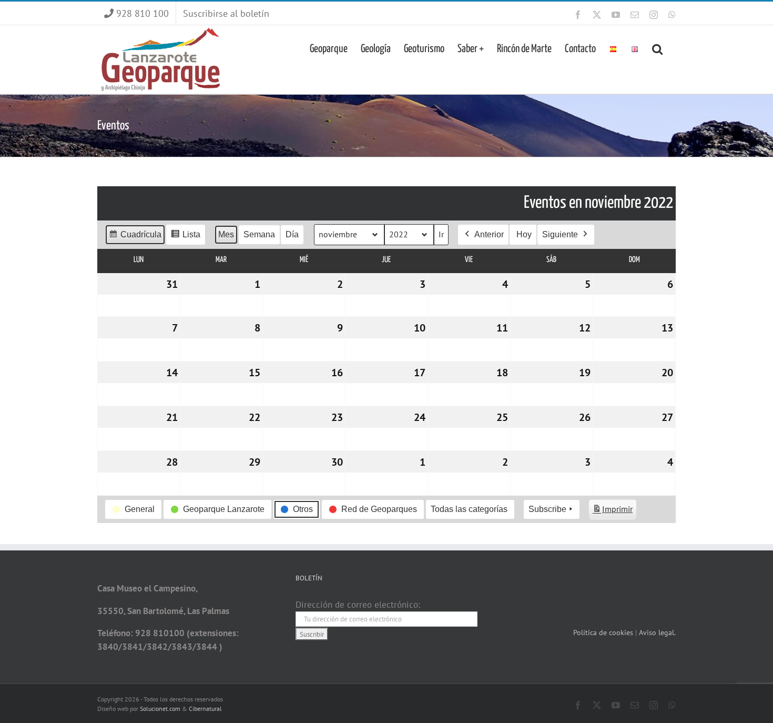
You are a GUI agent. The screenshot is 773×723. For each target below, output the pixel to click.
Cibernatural (205, 708)
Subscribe (547, 509)
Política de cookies (604, 632)
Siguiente (560, 234)
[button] (657, 48)
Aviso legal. (657, 632)
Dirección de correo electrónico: (358, 604)
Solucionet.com (160, 708)
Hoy (524, 234)
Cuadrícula (134, 237)
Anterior (489, 234)
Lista (185, 237)
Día (292, 234)
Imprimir (612, 511)
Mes (226, 234)
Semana (259, 234)
